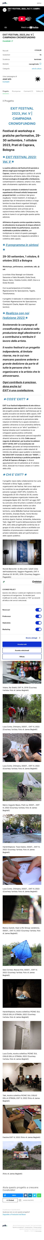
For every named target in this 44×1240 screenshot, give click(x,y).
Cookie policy (28, 1227)
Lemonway (38, 1231)
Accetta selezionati (22, 650)
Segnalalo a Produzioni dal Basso (14, 1214)
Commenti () (28, 91)
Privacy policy (37, 1227)
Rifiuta (22, 656)
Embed (10, 1200)
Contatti (6, 82)
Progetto (6, 91)
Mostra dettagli (31, 638)
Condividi (6, 41)
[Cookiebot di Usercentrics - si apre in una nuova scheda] (32, 582)
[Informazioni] (40, 64)
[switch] (38, 616)
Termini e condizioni (18, 1227)
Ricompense (16, 91)
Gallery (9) (39, 91)
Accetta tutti (22, 644)
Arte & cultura (36, 68)
